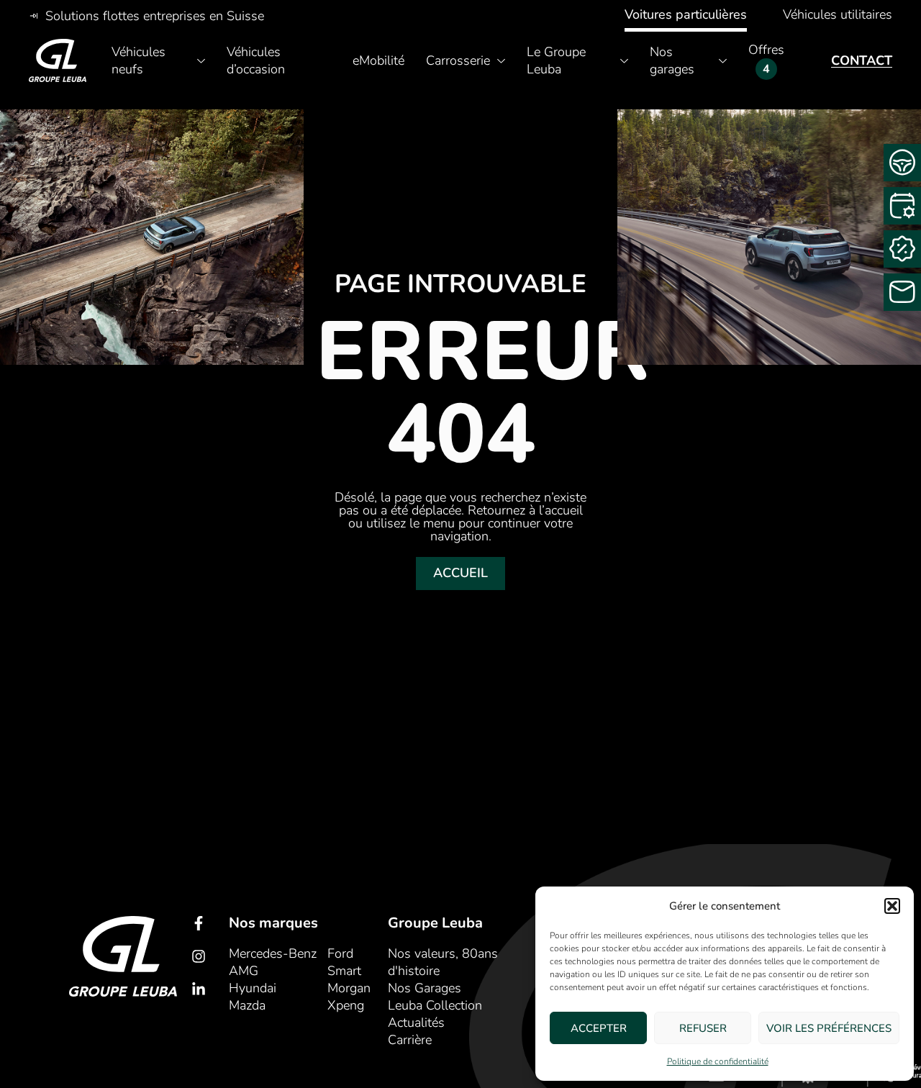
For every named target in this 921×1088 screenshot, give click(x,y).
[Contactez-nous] (902, 292)
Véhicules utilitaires (837, 14)
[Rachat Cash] (902, 249)
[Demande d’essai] (902, 162)
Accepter (599, 1028)
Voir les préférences (828, 1028)
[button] (892, 906)
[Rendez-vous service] (902, 206)
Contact (861, 60)
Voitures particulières (686, 14)
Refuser (703, 1028)
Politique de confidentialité (717, 1061)
